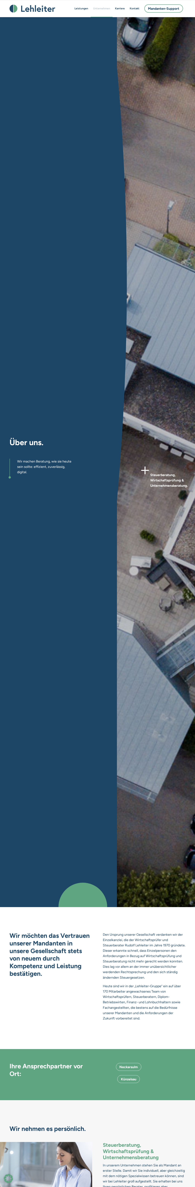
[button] (8, 1178)
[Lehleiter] (32, 8)
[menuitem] (81, 8)
